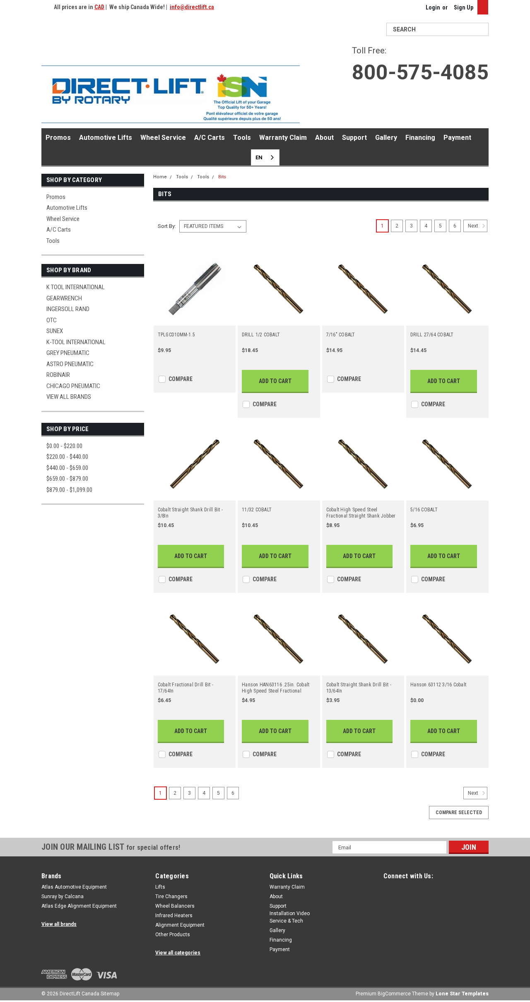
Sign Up (463, 7)
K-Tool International (76, 342)
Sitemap (110, 994)
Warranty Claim (283, 137)
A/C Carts (209, 137)
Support (354, 137)
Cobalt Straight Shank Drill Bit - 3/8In (190, 513)
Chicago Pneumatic (73, 386)
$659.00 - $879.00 (67, 478)
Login (433, 7)
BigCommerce (394, 994)
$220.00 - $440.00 (67, 456)
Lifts (160, 887)
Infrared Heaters (174, 915)
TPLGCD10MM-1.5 (176, 335)
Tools (242, 137)
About (324, 137)
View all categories (177, 953)
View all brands (59, 924)
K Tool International (75, 287)
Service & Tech (286, 921)
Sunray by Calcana (62, 896)
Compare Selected (459, 812)
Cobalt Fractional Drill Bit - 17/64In (185, 688)
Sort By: (167, 226)
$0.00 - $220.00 (64, 446)
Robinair (58, 375)
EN (259, 157)
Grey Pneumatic (67, 353)
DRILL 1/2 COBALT (261, 335)
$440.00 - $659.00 (67, 468)
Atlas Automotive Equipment (74, 887)
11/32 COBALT (257, 510)
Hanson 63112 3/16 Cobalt (438, 685)
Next (473, 226)
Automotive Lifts (105, 137)
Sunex (54, 331)
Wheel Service (163, 137)
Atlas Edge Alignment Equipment (79, 906)
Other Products (172, 934)
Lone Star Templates (462, 994)
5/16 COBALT (424, 510)
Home (160, 177)
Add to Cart (275, 381)
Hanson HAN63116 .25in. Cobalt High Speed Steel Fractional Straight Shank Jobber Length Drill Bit (275, 688)
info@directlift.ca (192, 7)
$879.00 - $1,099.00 (69, 490)
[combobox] (265, 157)
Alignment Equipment (180, 925)
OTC (51, 320)
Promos (58, 137)
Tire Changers (171, 896)
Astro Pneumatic (70, 364)
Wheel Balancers (175, 906)
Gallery (386, 137)
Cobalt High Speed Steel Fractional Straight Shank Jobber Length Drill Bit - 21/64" (361, 513)
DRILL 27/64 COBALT (432, 335)
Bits (222, 177)
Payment (457, 137)
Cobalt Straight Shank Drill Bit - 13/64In (358, 688)
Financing (420, 137)
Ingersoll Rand (67, 309)
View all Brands (68, 396)
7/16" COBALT (340, 335)
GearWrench (64, 298)
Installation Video (290, 913)
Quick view (194, 319)
